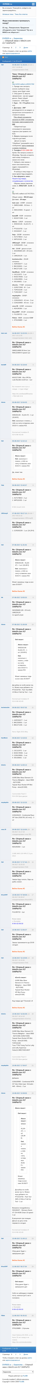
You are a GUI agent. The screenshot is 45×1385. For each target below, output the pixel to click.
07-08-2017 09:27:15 (19, 513)
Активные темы (8, 14)
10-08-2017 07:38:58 (19, 895)
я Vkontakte (16, 921)
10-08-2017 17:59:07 (19, 1065)
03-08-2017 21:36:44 (19, 65)
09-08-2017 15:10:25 (19, 802)
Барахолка (18, 38)
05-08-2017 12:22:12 (19, 441)
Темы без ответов (21, 14)
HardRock (4, 738)
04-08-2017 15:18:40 (19, 365)
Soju (2, 485)
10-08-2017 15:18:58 (19, 958)
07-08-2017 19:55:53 (19, 597)
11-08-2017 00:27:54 (19, 1266)
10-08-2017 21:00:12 (19, 1238)
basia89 (3, 364)
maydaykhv (5, 802)
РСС (6, 57)
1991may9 (4, 513)
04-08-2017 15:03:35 (19, 333)
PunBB (25, 1376)
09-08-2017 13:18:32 (19, 738)
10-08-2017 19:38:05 (19, 1093)
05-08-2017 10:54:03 (19, 402)
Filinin (3, 1315)
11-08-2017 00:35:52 (19, 1315)
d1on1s (3, 765)
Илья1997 (4, 895)
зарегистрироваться (13, 53)
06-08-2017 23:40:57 (19, 485)
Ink (2, 597)
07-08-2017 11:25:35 (19, 545)
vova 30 (3, 829)
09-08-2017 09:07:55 (19, 707)
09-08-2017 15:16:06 (19, 829)
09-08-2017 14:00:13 (19, 765)
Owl (2, 64)
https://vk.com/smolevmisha (21, 1342)
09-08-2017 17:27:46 (19, 862)
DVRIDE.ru (7, 4)
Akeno (3, 402)
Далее (26, 47)
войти (30, 51)
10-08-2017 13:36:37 (19, 930)
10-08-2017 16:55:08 (19, 1014)
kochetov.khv (5, 707)
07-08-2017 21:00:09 (19, 624)
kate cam (4, 333)
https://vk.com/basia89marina (22, 394)
